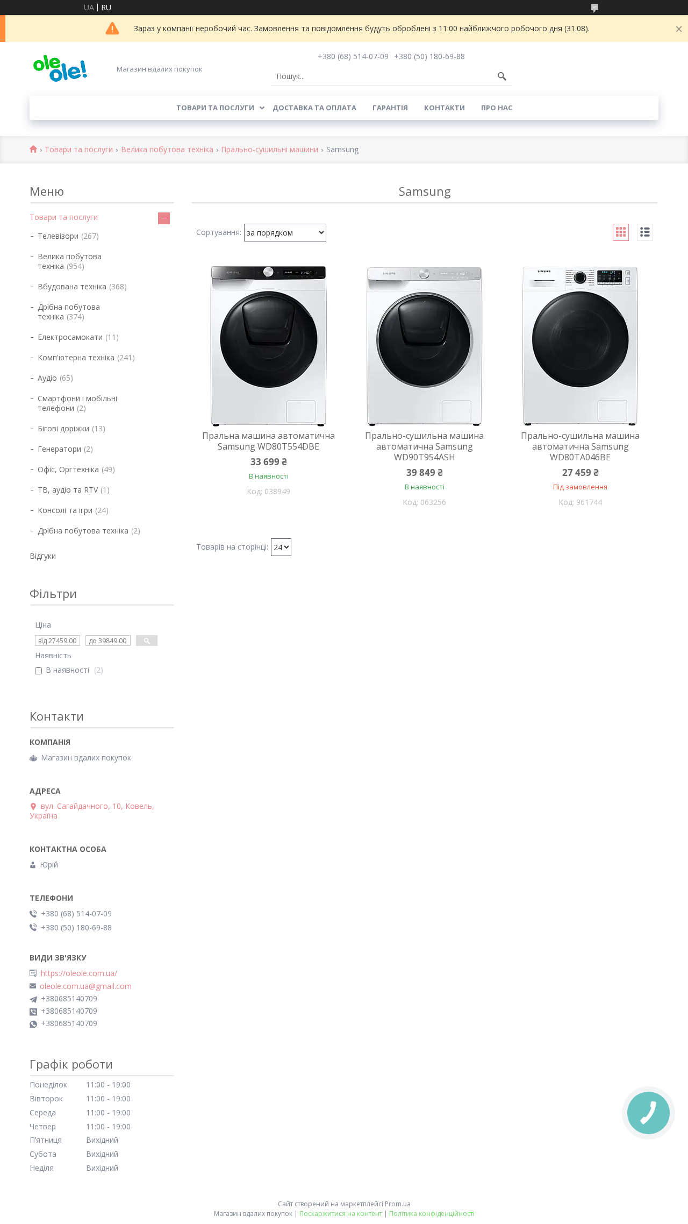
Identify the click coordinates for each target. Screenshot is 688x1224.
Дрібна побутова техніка (69, 312)
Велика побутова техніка (167, 149)
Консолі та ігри (65, 510)
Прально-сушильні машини (269, 149)
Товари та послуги (215, 107)
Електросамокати (70, 337)
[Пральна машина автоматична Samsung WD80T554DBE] (269, 346)
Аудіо (47, 378)
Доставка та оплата (314, 107)
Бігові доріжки (63, 428)
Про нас (496, 107)
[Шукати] (502, 76)
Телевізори (58, 236)
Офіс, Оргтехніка (68, 469)
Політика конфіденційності (432, 1213)
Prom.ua (398, 1203)
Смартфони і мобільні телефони (77, 403)
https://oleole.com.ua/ (79, 973)
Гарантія (390, 107)
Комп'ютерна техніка (76, 357)
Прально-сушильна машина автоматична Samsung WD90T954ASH (424, 446)
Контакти (444, 107)
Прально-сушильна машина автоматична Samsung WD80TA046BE (580, 446)
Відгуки (43, 556)
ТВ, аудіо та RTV (68, 490)
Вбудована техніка (72, 286)
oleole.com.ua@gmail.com (86, 986)
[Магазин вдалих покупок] (60, 68)
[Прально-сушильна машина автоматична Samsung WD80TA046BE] (580, 346)
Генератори (59, 449)
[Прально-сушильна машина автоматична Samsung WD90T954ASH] (424, 346)
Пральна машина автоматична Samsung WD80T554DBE (268, 441)
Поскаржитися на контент (340, 1213)
